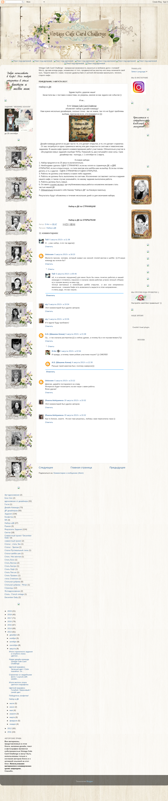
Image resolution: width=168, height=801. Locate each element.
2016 (9, 622)
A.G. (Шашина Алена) (55, 334)
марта (12, 717)
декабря (13, 635)
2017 (9, 618)
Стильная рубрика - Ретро (16, 585)
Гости (7, 504)
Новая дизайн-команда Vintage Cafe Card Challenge (19, 661)
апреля (13, 714)
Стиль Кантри (10, 566)
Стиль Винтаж (11, 563)
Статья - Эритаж (12, 547)
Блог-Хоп (8, 498)
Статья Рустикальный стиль (16, 550)
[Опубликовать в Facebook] (71, 224)
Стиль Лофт (10, 569)
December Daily (11, 597)
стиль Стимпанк (11, 579)
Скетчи (7, 533)
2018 (9, 615)
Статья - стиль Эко (13, 544)
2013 (9, 632)
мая (12, 710)
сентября (14, 645)
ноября (13, 638)
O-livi (54, 351)
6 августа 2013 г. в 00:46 (66, 274)
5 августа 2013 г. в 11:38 (59, 240)
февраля (14, 721)
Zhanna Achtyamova (54, 400)
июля (12, 703)
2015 (9, 625)
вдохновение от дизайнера (16, 501)
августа (13, 649)
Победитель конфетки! (19, 696)
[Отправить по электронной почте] (64, 224)
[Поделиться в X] (69, 224)
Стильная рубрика (12, 582)
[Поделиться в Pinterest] (74, 224)
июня (12, 707)
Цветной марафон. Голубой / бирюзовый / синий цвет (19, 690)
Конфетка (9, 517)
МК (6, 520)
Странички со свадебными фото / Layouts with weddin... (20, 677)
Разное (8, 526)
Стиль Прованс (11, 576)
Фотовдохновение (12, 591)
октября (13, 642)
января (13, 724)
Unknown (49, 254)
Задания (8, 514)
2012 (9, 728)
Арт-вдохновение (12, 495)
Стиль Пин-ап (10, 572)
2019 (9, 611)
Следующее (46, 467)
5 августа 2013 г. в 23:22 (64, 381)
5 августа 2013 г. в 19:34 (59, 304)
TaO (47, 240)
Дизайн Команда (12, 507)
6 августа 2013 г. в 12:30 (82, 362)
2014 (9, 628)
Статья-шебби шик (13, 553)
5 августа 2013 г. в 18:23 (64, 254)
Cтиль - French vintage (14, 594)
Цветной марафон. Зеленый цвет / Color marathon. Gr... (19, 669)
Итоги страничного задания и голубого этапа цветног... (21, 654)
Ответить (49, 247)
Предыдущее (117, 467)
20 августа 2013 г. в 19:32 (75, 400)
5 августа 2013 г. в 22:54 (70, 351)
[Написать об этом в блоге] (66, 224)
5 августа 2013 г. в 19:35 (59, 319)
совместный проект (13, 541)
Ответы (51, 269)
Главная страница (81, 467)
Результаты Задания (13, 529)
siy (46, 304)
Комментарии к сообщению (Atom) (69, 473)
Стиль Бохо (9, 560)
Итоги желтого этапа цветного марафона (18, 683)
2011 (9, 732)
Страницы (9, 588)
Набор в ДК (51, 228)
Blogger (89, 781)
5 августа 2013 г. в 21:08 (75, 334)
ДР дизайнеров (11, 511)
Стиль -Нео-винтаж (13, 557)
